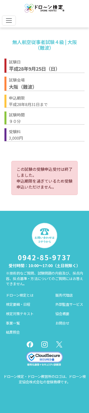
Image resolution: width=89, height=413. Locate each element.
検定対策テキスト (20, 313)
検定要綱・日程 (18, 304)
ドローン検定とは (19, 295)
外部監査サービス (69, 304)
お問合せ (62, 323)
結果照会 (13, 332)
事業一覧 (13, 323)
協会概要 (62, 313)
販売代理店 (64, 295)
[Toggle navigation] (9, 20)
